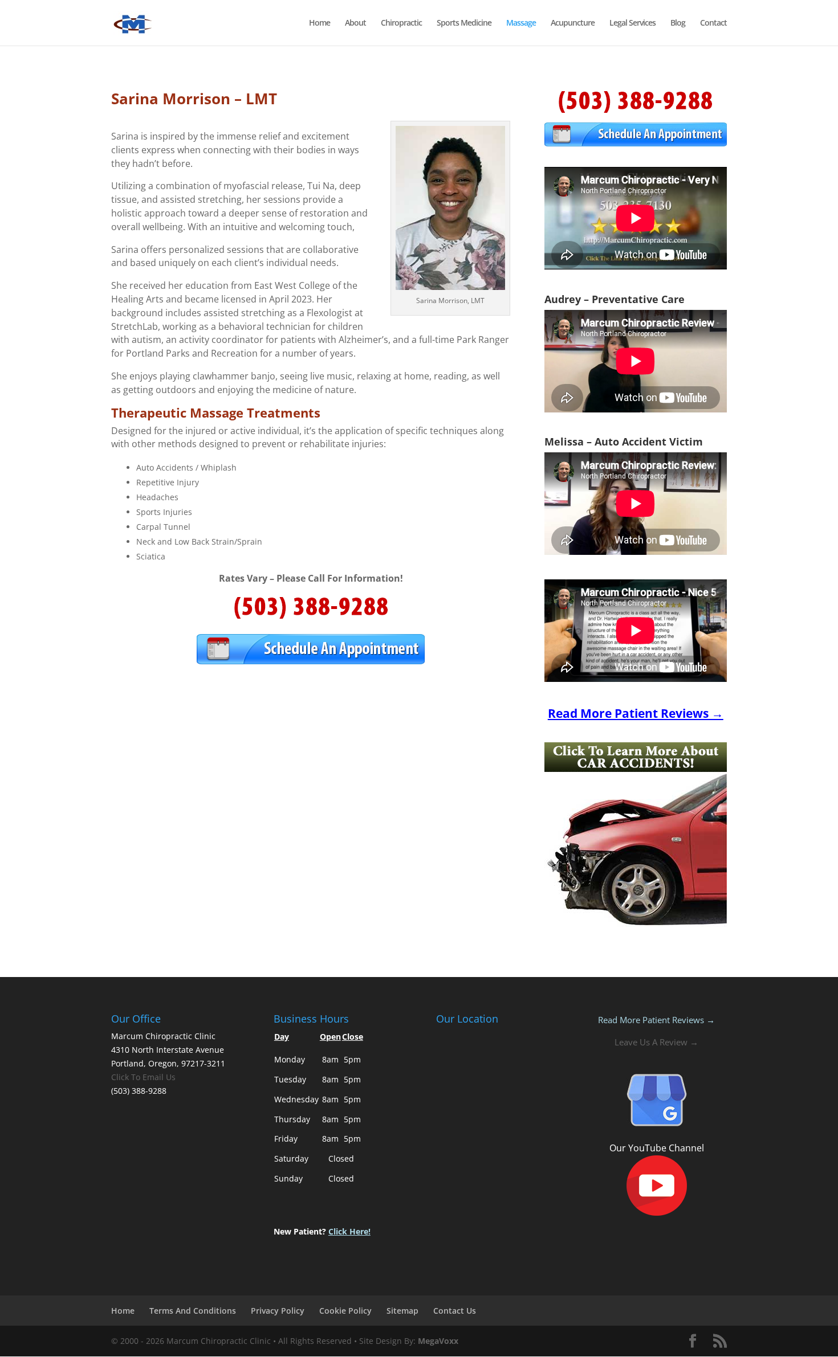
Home (319, 23)
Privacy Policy (277, 1310)
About (355, 23)
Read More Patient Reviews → (656, 1019)
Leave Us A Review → (656, 1042)
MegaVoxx (438, 1340)
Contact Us (454, 1310)
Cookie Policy (345, 1310)
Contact (713, 23)
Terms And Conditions (192, 1310)
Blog (677, 23)
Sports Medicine (464, 23)
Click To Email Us (143, 1077)
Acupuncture (573, 23)
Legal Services (632, 23)
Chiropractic (401, 23)
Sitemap (402, 1310)
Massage (521, 23)
